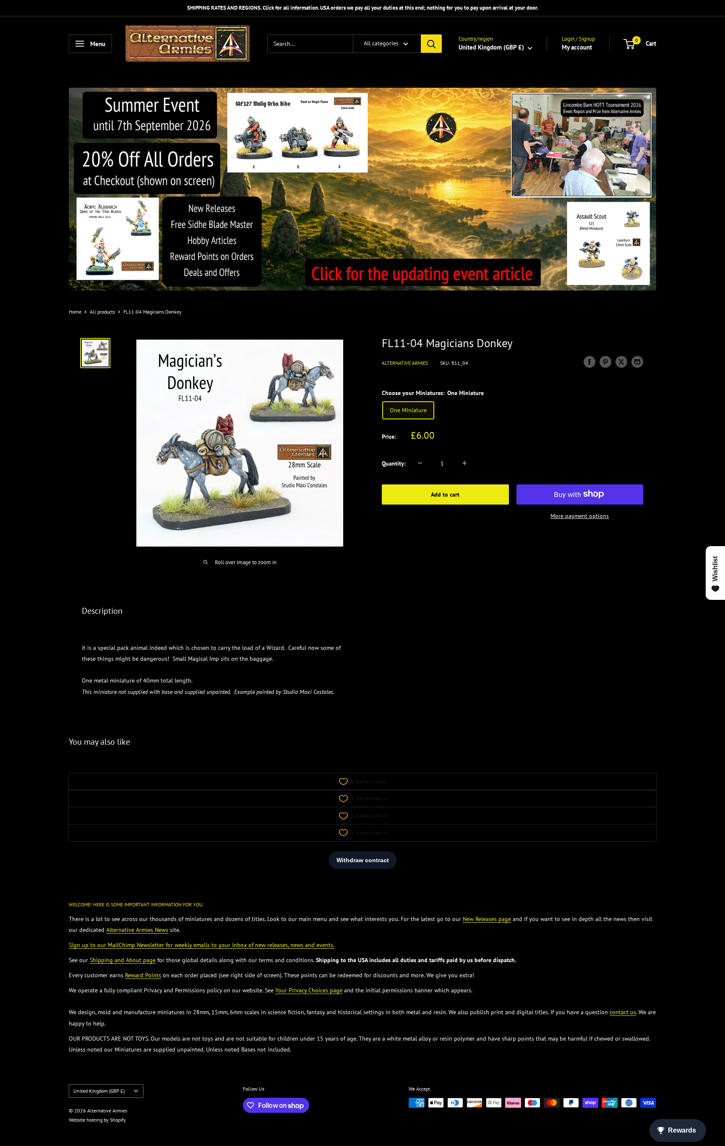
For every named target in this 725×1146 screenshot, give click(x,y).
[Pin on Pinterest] (605, 362)
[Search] (431, 43)
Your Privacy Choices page (308, 990)
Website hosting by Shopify (97, 1120)
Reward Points (143, 975)
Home (75, 312)
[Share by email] (637, 362)
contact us (623, 1012)
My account (577, 47)
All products (102, 312)
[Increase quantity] (464, 463)
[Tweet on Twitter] (621, 362)
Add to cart (445, 494)
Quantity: (394, 463)
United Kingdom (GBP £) (99, 1091)
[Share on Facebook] (589, 362)
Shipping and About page (123, 960)
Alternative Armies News (137, 930)
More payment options (579, 515)
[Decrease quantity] (420, 463)
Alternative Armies (405, 362)
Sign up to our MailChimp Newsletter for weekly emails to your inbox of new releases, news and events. (201, 945)
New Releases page (487, 919)
